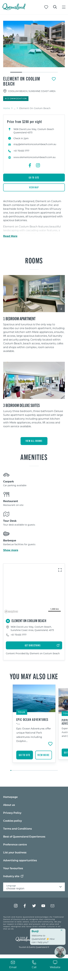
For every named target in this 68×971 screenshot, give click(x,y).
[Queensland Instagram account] (16, 906)
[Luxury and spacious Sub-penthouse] (34, 380)
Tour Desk (10, 520)
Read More (10, 236)
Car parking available (14, 485)
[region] (34, 338)
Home (6, 108)
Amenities (33, 457)
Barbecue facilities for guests (19, 544)
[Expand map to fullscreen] (60, 570)
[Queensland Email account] (52, 906)
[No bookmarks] (46, 7)
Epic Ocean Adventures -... (32, 721)
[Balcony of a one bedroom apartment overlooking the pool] (34, 293)
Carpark (8, 481)
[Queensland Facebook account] (25, 906)
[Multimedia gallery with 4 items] (34, 47)
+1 (61, 308)
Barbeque (9, 540)
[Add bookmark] (53, 79)
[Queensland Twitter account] (34, 906)
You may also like (34, 676)
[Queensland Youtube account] (43, 906)
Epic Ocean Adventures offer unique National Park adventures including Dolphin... (33, 735)
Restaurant (10, 501)
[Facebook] (30, 165)
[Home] (14, 9)
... (14, 108)
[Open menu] (63, 7)
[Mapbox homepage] (11, 611)
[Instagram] (38, 165)
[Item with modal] (34, 44)
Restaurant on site (13, 505)
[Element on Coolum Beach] (34, 44)
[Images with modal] (34, 380)
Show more (10, 550)
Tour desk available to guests (19, 524)
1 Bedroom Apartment (19, 318)
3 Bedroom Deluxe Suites (21, 405)
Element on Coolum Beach (21, 81)
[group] (34, 727)
